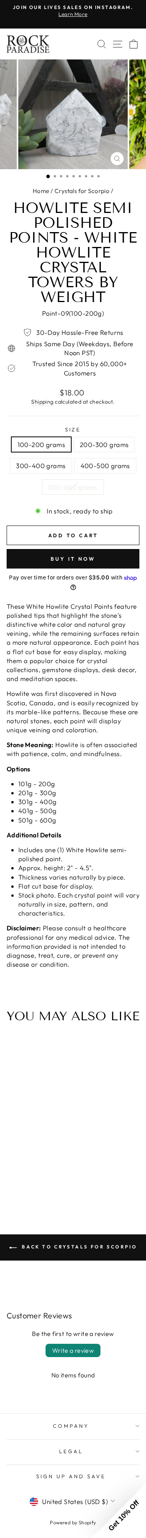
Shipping (42, 401)
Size (73, 429)
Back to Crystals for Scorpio (78, 1247)
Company (71, 1426)
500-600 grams (72, 487)
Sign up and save (71, 1476)
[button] (118, 1510)
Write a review (73, 1350)
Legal (71, 1451)
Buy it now (73, 559)
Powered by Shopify (73, 1522)
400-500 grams (105, 465)
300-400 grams (40, 465)
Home (41, 191)
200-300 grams (104, 444)
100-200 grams (41, 444)
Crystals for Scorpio (82, 191)
